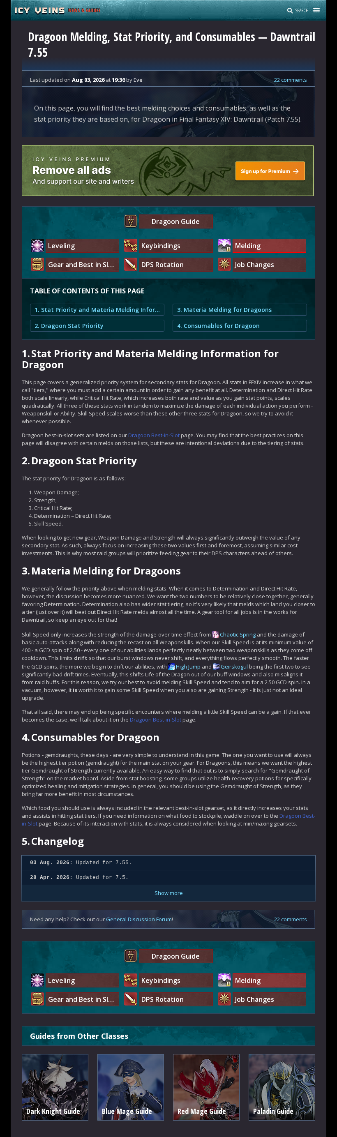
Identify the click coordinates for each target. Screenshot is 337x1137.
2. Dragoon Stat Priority (69, 326)
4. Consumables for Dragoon (218, 326)
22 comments (290, 79)
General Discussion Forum (139, 919)
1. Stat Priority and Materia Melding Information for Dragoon (97, 310)
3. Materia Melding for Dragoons (224, 310)
